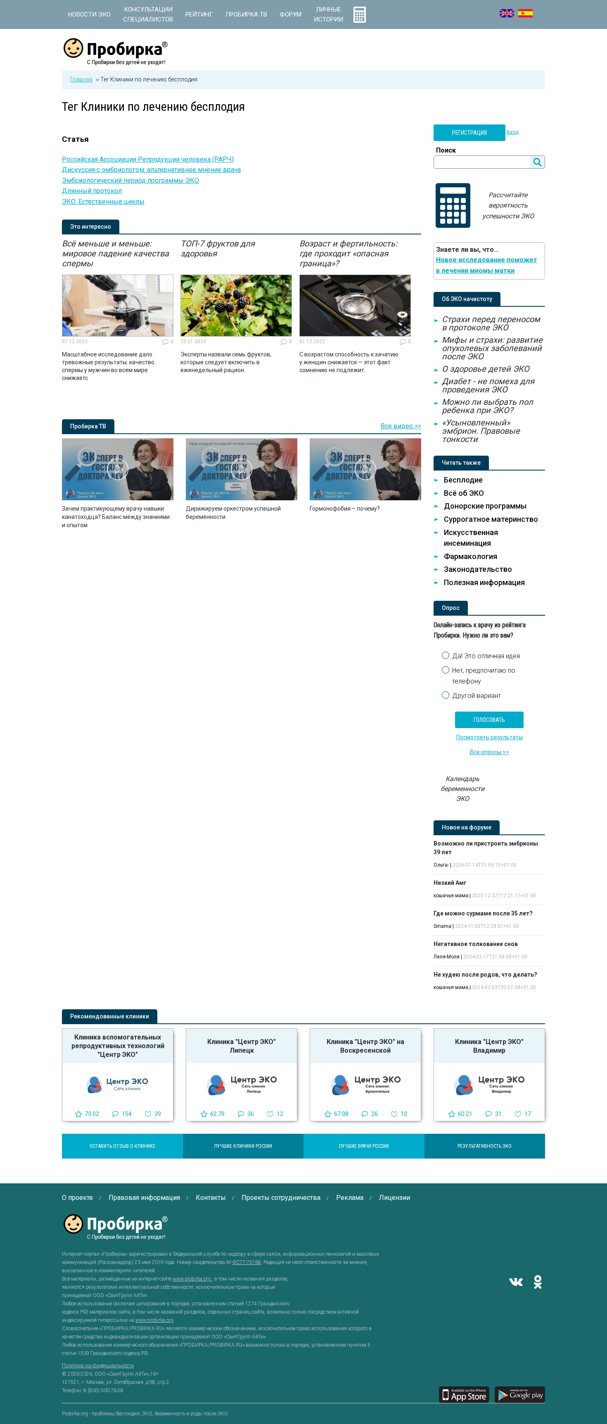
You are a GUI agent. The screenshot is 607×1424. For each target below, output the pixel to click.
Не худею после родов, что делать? (485, 974)
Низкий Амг (450, 882)
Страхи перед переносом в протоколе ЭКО (491, 323)
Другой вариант (476, 696)
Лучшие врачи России (364, 1146)
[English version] (507, 13)
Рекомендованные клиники (109, 1016)
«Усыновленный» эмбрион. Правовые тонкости (481, 430)
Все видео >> (401, 426)
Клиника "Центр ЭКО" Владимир (489, 1046)
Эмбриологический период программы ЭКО (130, 180)
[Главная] (115, 61)
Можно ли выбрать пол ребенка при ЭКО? (487, 406)
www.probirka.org (192, 1279)
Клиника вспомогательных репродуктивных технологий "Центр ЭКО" (117, 1045)
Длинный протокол (92, 191)
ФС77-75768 (246, 1262)
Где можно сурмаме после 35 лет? (483, 913)
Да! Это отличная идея (486, 656)
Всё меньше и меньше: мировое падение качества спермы (115, 253)
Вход (513, 132)
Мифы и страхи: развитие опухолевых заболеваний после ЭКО (492, 348)
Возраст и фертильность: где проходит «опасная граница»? (348, 253)
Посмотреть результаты (489, 737)
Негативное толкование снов (476, 944)
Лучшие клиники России (243, 1146)
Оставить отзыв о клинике (122, 1146)
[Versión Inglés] (525, 13)
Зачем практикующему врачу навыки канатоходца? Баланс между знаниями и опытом (116, 516)
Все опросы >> (489, 752)
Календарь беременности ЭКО (462, 789)
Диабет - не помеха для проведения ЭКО (488, 385)
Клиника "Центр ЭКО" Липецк (241, 1046)
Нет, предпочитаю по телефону (483, 676)
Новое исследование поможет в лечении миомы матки (486, 265)
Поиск (446, 150)
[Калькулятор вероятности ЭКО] (359, 14)
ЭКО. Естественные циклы (103, 201)
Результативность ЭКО (485, 1146)
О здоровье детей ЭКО (485, 369)
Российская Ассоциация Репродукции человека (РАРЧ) (148, 159)
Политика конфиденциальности (98, 1366)
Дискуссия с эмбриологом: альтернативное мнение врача (151, 170)
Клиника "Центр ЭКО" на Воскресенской (365, 1046)
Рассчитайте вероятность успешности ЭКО (508, 205)
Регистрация (469, 132)
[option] (117, 310)
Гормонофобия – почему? (345, 508)
